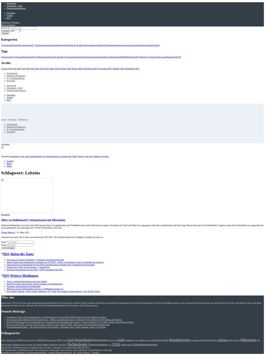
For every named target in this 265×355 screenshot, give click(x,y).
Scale (34, 345)
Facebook (11, 13)
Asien (133, 45)
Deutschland (55, 45)
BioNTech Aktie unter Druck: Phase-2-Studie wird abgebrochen (35, 284)
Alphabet (9, 340)
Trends (64, 45)
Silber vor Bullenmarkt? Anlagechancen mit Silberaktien (33, 219)
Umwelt (126, 45)
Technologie (6, 45)
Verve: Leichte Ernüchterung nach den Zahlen (27, 281)
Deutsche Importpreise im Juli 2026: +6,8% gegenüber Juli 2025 (35, 270)
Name (4, 245)
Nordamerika (26, 45)
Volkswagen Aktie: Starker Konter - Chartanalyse (28, 267)
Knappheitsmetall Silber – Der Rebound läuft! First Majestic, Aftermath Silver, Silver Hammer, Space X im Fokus (56, 327)
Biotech (95, 45)
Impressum (11, 3)
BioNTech (33, 340)
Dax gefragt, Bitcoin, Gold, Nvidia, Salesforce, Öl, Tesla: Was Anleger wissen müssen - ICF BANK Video (53, 291)
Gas (115, 340)
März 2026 (54, 68)
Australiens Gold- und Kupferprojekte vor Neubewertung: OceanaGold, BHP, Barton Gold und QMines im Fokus (59, 156)
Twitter (10, 15)
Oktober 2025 (118, 68)
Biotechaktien (51, 340)
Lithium (58, 57)
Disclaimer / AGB (14, 6)
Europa (88, 45)
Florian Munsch (8, 232)
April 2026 (44, 68)
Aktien (3, 340)
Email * (4, 242)
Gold (36, 57)
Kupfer (52, 57)
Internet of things (148, 57)
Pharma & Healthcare (76, 45)
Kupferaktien (195, 340)
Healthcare (142, 340)
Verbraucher (110, 45)
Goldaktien (129, 340)
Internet (148, 340)
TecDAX (177, 57)
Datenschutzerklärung (16, 8)
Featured (156, 45)
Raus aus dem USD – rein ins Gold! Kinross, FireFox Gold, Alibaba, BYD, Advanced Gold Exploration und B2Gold (58, 325)
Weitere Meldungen (24, 275)
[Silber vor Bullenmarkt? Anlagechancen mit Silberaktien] (27, 212)
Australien (140, 45)
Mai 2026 (35, 68)
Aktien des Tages (22, 254)
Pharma (169, 57)
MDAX (230, 340)
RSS (9, 18)
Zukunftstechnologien (76, 57)
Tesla (110, 345)
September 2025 (132, 68)
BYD (138, 57)
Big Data (26, 340)
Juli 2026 (17, 68)
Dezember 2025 (90, 68)
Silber (126, 57)
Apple (16, 340)
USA (14, 57)
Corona (64, 340)
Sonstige (148, 45)
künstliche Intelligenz (208, 340)
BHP (21, 340)
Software (106, 57)
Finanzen (119, 45)
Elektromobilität (117, 57)
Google (136, 340)
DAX (64, 57)
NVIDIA (9, 345)
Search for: (6, 28)
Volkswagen (161, 57)
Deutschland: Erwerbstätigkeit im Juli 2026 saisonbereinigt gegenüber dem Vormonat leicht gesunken (51, 265)
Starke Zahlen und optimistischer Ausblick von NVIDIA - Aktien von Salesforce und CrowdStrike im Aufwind (55, 262)
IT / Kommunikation (41, 45)
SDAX (39, 345)
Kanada (19, 57)
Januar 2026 (77, 68)
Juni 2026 (26, 68)
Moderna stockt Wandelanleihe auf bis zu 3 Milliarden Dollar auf (35, 289)
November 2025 (105, 68)
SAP (30, 345)
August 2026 (6, 68)
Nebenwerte (44, 57)
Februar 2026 (65, 68)
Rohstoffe (16, 45)
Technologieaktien (94, 57)
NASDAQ (237, 340)
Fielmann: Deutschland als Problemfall (23, 286)
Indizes (102, 45)
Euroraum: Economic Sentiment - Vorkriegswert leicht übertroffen (35, 260)
